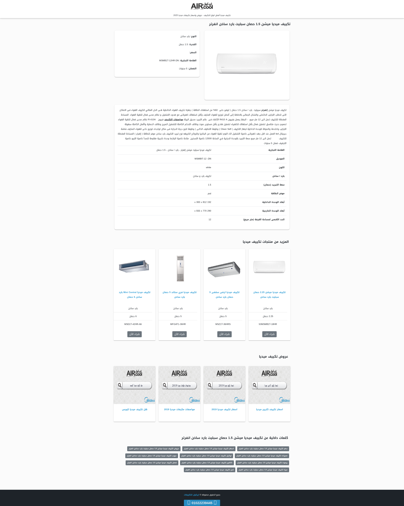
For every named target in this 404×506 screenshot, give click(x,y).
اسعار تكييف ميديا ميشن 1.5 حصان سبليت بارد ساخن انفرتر (209, 448)
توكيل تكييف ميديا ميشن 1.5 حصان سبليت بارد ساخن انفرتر (206, 455)
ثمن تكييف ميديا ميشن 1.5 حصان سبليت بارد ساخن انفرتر (209, 469)
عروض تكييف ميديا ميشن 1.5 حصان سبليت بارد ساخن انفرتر (154, 448)
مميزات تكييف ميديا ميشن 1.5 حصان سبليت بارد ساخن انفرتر (262, 455)
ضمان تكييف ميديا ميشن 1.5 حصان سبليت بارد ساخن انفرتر (152, 462)
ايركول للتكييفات (191, 495)
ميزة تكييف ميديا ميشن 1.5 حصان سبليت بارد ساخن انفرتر (263, 469)
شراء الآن (269, 334)
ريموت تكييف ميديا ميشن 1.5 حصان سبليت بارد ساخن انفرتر (262, 462)
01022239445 (202, 503)
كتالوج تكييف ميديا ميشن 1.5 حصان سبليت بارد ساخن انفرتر (207, 462)
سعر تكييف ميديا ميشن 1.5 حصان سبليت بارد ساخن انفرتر (263, 448)
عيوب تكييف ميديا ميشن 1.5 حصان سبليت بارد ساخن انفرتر (151, 455)
